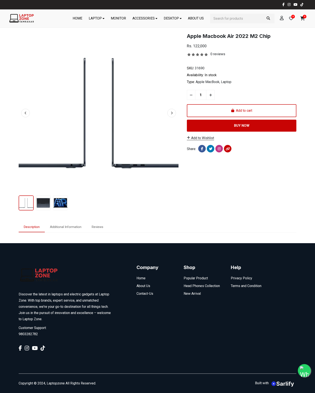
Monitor (118, 18)
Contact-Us (144, 294)
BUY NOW (241, 126)
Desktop (171, 18)
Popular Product (196, 278)
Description (32, 227)
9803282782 (28, 334)
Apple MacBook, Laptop (213, 82)
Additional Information (65, 227)
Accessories (143, 18)
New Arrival (192, 294)
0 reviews (217, 54)
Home (77, 18)
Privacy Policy (241, 278)
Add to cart (243, 111)
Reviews (97, 227)
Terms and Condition (246, 286)
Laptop (95, 18)
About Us (196, 18)
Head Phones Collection (202, 286)
